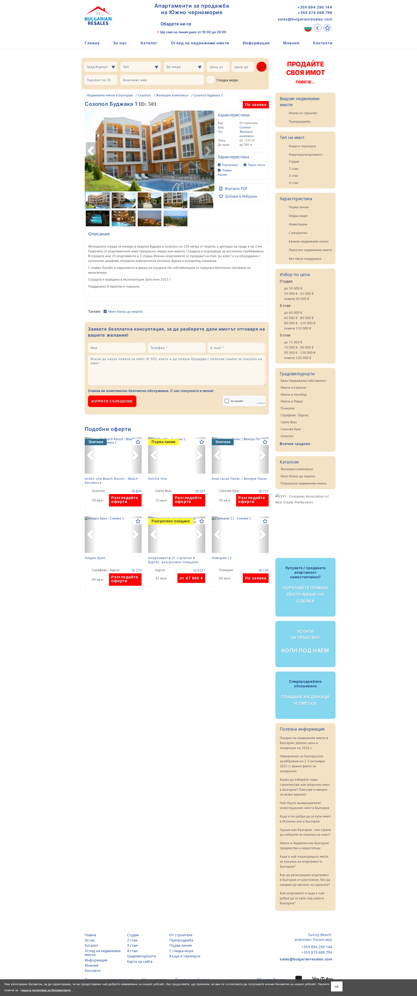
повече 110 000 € (297, 328)
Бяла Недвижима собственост (303, 380)
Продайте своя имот (305, 72)
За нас (120, 43)
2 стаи (293, 168)
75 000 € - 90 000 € (299, 347)
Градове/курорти (141, 956)
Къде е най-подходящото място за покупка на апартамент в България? (304, 861)
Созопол (144, 95)
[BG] (308, 28)
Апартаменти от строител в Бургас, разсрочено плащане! (173, 560)
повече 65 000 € (296, 298)
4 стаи (293, 182)
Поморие (226, 570)
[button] (90, 455)
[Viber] (200, 24)
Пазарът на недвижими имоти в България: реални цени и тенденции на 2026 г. (304, 743)
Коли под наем (305, 641)
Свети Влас (163, 491)
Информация (256, 43)
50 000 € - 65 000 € (299, 293)
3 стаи (293, 175)
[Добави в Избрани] (138, 442)
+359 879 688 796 (315, 12)
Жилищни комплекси (172, 95)
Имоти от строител (303, 113)
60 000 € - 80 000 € (299, 318)
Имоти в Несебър (294, 394)
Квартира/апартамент (305, 154)
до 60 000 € (293, 312)
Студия (294, 161)
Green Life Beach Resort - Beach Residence (111, 480)
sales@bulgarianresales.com (305, 19)
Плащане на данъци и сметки (305, 692)
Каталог (149, 43)
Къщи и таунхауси (302, 146)
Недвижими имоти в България (110, 95)
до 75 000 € (293, 342)
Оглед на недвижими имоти (200, 43)
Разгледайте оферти (124, 500)
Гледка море (227, 80)
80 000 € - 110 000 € (300, 323)
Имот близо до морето (125, 311)
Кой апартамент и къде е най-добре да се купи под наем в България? (302, 898)
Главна (92, 43)
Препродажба (300, 121)
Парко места (256, 165)
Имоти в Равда (292, 401)
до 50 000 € (293, 288)
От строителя (180, 935)
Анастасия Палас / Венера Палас (239, 478)
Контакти (322, 43)
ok (337, 986)
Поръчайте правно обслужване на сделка (305, 584)
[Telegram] (219, 24)
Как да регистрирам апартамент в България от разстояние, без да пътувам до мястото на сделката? (305, 880)
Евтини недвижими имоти (309, 241)
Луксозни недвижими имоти (310, 250)
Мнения (291, 43)
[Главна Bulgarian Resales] (98, 15)
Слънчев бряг (229, 491)
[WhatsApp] (209, 24)
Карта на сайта (139, 961)
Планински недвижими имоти (303, 483)
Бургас (160, 570)
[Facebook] (298, 979)
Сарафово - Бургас (106, 570)
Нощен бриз (95, 558)
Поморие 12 (222, 558)
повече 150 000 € (297, 358)
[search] (261, 67)
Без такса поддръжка (305, 258)
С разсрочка (298, 232)
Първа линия (299, 207)
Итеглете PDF (236, 188)
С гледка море (181, 950)
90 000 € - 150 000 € (300, 352)
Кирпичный (230, 165)
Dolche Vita (157, 478)
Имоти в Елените (293, 387)
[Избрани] (327, 27)
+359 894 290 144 (314, 7)
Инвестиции (298, 224)
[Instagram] (290, 979)
